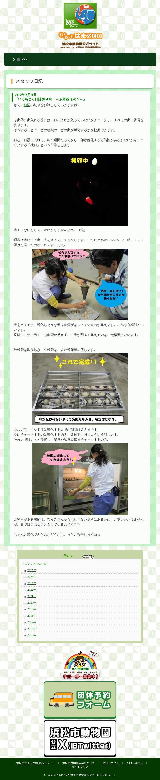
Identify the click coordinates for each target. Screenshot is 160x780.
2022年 (32, 589)
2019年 (32, 609)
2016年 (32, 628)
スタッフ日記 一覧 (35, 563)
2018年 (32, 615)
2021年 (32, 596)
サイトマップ (80, 766)
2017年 (32, 622)
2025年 (32, 570)
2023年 (32, 583)
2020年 (32, 602)
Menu (25, 59)
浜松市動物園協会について (78, 763)
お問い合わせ (134, 763)
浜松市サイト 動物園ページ (32, 763)
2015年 (32, 635)
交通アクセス (110, 763)
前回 (27, 105)
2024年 (32, 576)
